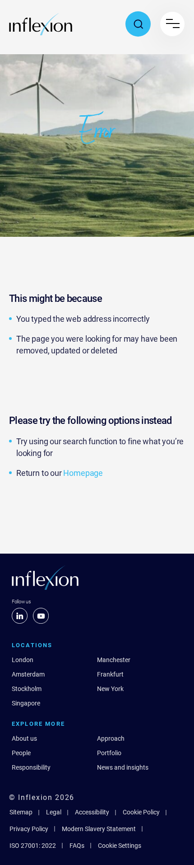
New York (110, 688)
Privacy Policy (28, 828)
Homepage (83, 473)
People (21, 753)
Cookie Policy (141, 812)
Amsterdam (28, 674)
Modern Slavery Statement (99, 828)
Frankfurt (110, 674)
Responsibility (31, 767)
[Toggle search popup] (138, 24)
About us (24, 738)
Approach (111, 738)
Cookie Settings (119, 845)
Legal (53, 812)
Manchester (113, 659)
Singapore (26, 703)
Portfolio (109, 753)
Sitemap (20, 812)
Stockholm (27, 688)
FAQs (76, 845)
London (22, 659)
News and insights (122, 767)
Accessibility (92, 812)
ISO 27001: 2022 (32, 845)
